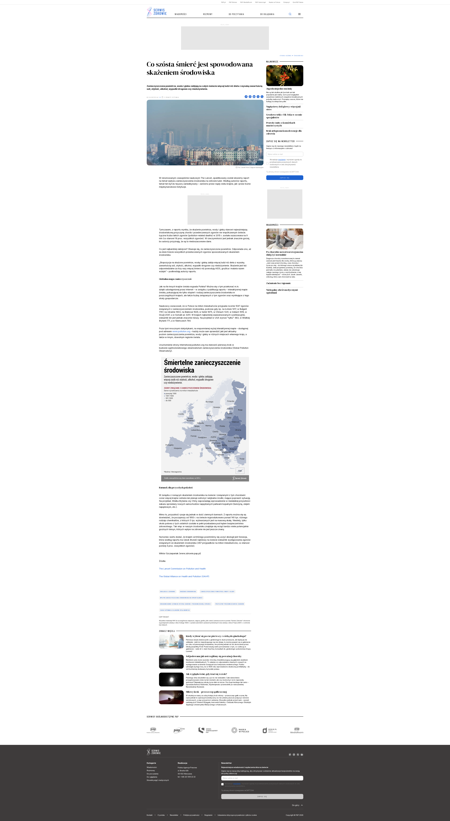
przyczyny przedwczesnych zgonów (230, 604)
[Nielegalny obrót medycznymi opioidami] (284, 291)
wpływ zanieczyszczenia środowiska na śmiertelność (181, 597)
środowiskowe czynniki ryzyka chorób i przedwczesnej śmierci (185, 604)
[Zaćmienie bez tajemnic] (284, 284)
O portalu (161, 815)
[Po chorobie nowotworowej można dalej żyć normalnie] (284, 254)
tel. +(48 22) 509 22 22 (186, 777)
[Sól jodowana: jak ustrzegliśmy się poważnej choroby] (205, 662)
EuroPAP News (298, 2)
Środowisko (298, 55)
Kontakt (149, 815)
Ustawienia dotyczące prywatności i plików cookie (237, 815)
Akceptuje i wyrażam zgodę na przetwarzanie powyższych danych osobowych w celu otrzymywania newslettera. (286, 163)
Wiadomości (181, 14)
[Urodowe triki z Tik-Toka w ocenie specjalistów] (284, 116)
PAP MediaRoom (246, 2)
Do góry (295, 805)
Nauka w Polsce (274, 2)
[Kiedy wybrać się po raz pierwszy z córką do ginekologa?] (205, 643)
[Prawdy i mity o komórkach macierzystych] (284, 124)
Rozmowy (208, 14)
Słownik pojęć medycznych (158, 780)
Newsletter (174, 815)
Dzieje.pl (286, 2)
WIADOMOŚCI (272, 224)
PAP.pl (223, 2)
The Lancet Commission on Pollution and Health (182, 568)
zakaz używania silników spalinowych (175, 610)
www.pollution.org (181, 331)
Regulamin (208, 815)
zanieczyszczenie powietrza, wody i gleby (217, 591)
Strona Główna (285, 55)
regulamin (282, 160)
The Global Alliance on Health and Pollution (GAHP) (184, 576)
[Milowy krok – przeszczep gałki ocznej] (205, 698)
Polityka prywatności (191, 815)
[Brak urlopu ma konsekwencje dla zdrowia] (284, 131)
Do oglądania (267, 14)
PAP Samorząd (260, 2)
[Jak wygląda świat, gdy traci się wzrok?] (205, 680)
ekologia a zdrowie (167, 591)
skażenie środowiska (188, 591)
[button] (299, 14)
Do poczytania (236, 14)
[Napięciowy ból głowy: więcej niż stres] (284, 108)
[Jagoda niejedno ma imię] (284, 84)
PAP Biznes (233, 2)
